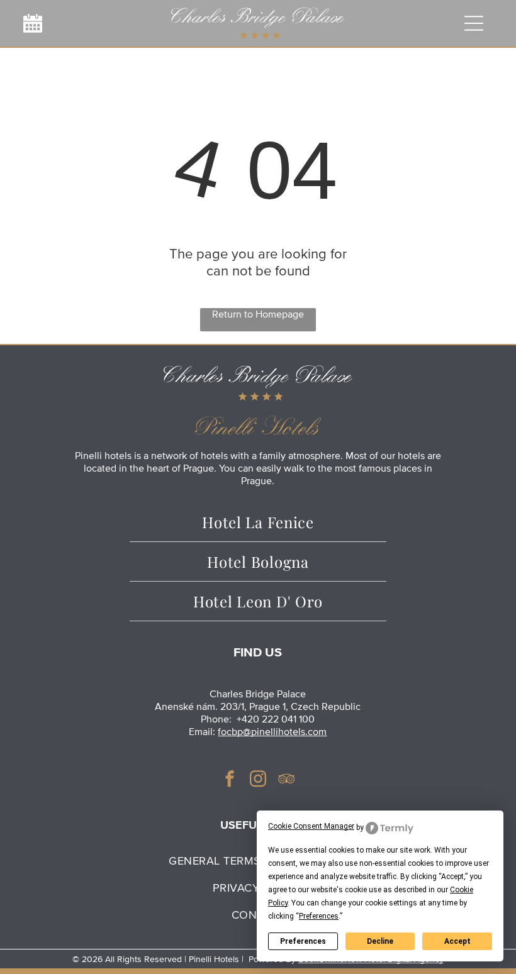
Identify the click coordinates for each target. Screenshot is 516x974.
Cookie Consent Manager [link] (311, 826)
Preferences (303, 941)
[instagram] (258, 780)
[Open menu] (473, 23)
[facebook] (229, 780)
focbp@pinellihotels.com (272, 732)
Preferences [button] (319, 916)
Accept (457, 941)
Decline (380, 941)
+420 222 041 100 (276, 719)
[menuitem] (258, 522)
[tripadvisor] (286, 780)
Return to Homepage (258, 314)
